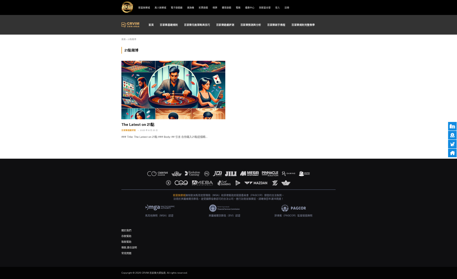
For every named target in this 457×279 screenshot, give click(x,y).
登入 (277, 7)
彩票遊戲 (203, 7)
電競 (238, 7)
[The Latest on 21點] (173, 90)
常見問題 (126, 253)
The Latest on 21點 (137, 124)
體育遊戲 (226, 7)
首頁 (151, 24)
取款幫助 (126, 241)
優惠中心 (249, 7)
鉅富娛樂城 (144, 7)
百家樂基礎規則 (169, 24)
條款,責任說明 (129, 247)
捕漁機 (190, 7)
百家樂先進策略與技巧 (197, 24)
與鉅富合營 (265, 7)
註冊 (287, 7)
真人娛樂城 (160, 7)
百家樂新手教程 (276, 24)
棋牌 (215, 7)
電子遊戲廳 (176, 7)
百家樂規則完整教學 (303, 24)
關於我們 (126, 230)
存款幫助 (126, 236)
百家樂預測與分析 (250, 24)
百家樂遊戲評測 (225, 24)
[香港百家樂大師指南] (130, 25)
